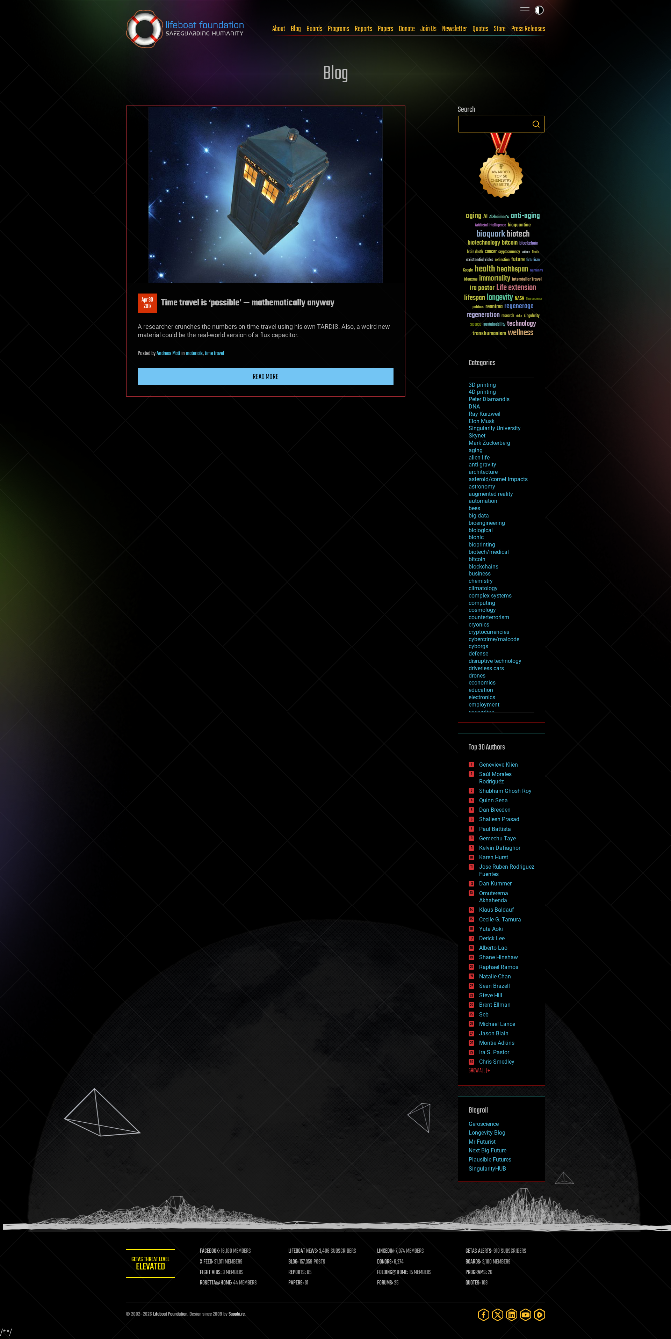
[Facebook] (483, 1315)
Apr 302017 (147, 303)
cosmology (482, 610)
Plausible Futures (490, 1159)
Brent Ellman (495, 1004)
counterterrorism (489, 617)
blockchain (528, 243)
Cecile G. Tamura (500, 919)
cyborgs (478, 646)
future (518, 259)
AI (485, 216)
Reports (363, 29)
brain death (475, 252)
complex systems (490, 595)
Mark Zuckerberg (489, 443)
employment (484, 704)
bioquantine (519, 225)
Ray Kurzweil (484, 414)
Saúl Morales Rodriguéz (495, 778)
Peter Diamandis (489, 399)
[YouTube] (525, 1315)
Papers (385, 29)
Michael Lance (497, 1024)
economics (482, 682)
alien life (479, 457)
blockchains (483, 566)
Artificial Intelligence (490, 225)
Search (536, 124)
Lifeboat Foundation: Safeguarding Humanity (185, 29)
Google (468, 270)
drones (477, 675)
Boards (314, 29)
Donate (407, 29)
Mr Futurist (482, 1141)
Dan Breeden (495, 809)
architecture (483, 472)
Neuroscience (534, 299)
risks (519, 316)
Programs (338, 29)
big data (479, 515)
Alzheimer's (499, 217)
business (480, 573)
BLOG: (293, 1262)
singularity (532, 316)
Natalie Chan (495, 976)
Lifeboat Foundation (170, 1314)
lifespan (474, 298)
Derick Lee (492, 938)
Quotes (480, 29)
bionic (476, 537)
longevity (500, 297)
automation (483, 501)
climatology (483, 588)
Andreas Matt (168, 353)
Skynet (477, 435)
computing (482, 603)
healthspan (512, 269)
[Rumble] (539, 1315)
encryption (482, 712)
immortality (494, 278)
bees (474, 508)
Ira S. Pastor (494, 1052)
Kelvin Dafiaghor (499, 848)
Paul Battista (495, 829)
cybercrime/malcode (494, 639)
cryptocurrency (509, 252)
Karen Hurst (493, 857)
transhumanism (489, 333)
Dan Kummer (495, 883)
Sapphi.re (237, 1314)
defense (478, 653)
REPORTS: (297, 1272)
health (485, 269)
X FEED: (206, 1262)
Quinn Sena (493, 800)
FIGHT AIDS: (211, 1272)
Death (535, 252)
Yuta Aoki (491, 929)
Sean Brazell (494, 986)
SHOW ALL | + (479, 1071)
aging (474, 216)
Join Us (428, 29)
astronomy (482, 486)
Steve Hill (490, 995)
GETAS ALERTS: (479, 1251)
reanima (494, 306)
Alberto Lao (493, 947)
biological (481, 530)
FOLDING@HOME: (392, 1272)
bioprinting (482, 544)
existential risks (479, 260)
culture (526, 252)
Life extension (516, 287)
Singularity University (495, 428)
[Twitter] (497, 1315)
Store (500, 29)
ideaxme (470, 279)
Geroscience (484, 1124)
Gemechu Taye (497, 838)
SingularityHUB (487, 1168)
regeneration (483, 315)
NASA (519, 299)
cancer (491, 252)
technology (521, 324)
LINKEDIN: (386, 1251)
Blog (296, 29)
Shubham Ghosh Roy (505, 791)
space (476, 324)
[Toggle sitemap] (524, 10)
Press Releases (528, 29)
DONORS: (385, 1262)
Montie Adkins (496, 1043)
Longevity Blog (487, 1132)
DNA (474, 406)
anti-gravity (482, 464)
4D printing (482, 392)
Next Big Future (487, 1150)
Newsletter (454, 29)
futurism (533, 260)
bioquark (490, 234)
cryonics (479, 624)
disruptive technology (495, 661)
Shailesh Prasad (499, 819)
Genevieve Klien (498, 764)
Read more (266, 377)
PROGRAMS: (476, 1272)
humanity (536, 271)
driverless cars (486, 668)
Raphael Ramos (498, 967)
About (278, 29)
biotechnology (484, 243)
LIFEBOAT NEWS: (303, 1251)
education (481, 690)
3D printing (482, 385)
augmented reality (491, 494)
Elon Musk (482, 421)
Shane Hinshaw (498, 957)
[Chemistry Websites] (501, 167)
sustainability (494, 325)
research (508, 316)
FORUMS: (385, 1283)
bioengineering (487, 523)
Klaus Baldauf (496, 909)
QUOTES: (473, 1283)
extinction (502, 260)
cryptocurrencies (489, 632)
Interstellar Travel (527, 279)
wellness (520, 333)
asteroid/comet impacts (498, 479)
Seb (484, 1014)
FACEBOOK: (210, 1251)
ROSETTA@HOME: (216, 1283)
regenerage (519, 306)
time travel (214, 353)
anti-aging (525, 216)
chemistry (481, 581)
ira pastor (482, 288)
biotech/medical (489, 552)
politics (478, 307)
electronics (482, 697)
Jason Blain (493, 1033)
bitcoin (510, 243)
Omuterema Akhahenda (493, 897)
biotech (518, 234)
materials (194, 353)
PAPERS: (296, 1283)
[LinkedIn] (511, 1315)
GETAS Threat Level (150, 1264)
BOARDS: (473, 1262)
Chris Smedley (496, 1061)
